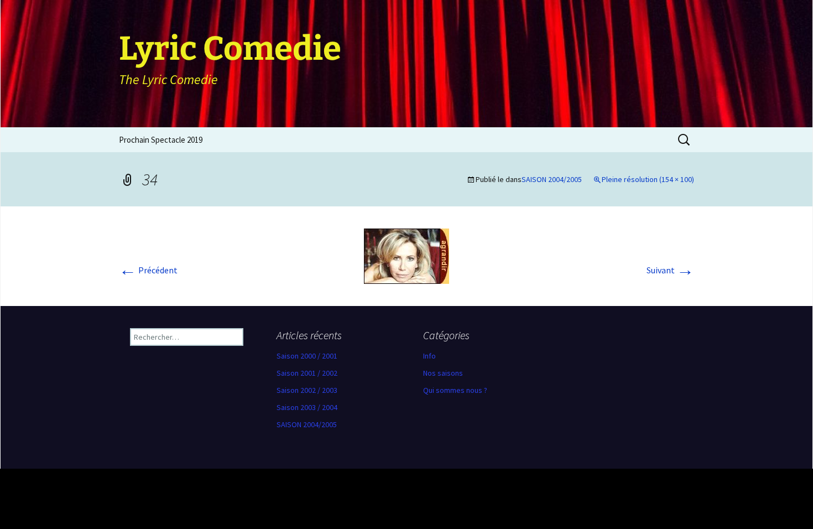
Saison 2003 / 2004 (307, 407)
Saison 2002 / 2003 (307, 390)
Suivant (670, 270)
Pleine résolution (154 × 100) (648, 179)
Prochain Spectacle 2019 (160, 139)
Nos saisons (443, 373)
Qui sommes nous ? (455, 390)
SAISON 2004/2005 (552, 179)
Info (429, 356)
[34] (406, 255)
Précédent (148, 270)
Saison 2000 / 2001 (307, 356)
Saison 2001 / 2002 (307, 373)
